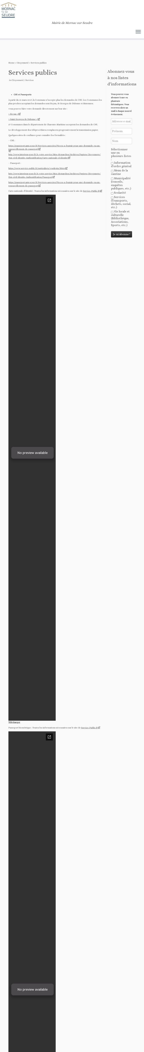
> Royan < (13, 114)
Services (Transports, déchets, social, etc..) (121, 202)
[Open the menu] (138, 32)
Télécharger (14, 722)
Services (29, 80)
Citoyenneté (23, 63)
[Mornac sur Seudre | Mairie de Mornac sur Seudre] (72, 10)
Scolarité (119, 192)
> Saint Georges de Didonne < (22, 119)
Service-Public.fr (91, 191)
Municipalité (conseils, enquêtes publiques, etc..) (121, 183)
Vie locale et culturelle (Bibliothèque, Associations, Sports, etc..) (120, 218)
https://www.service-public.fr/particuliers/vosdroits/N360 (36, 168)
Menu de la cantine (119, 172)
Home (11, 63)
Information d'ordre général (121, 164)
